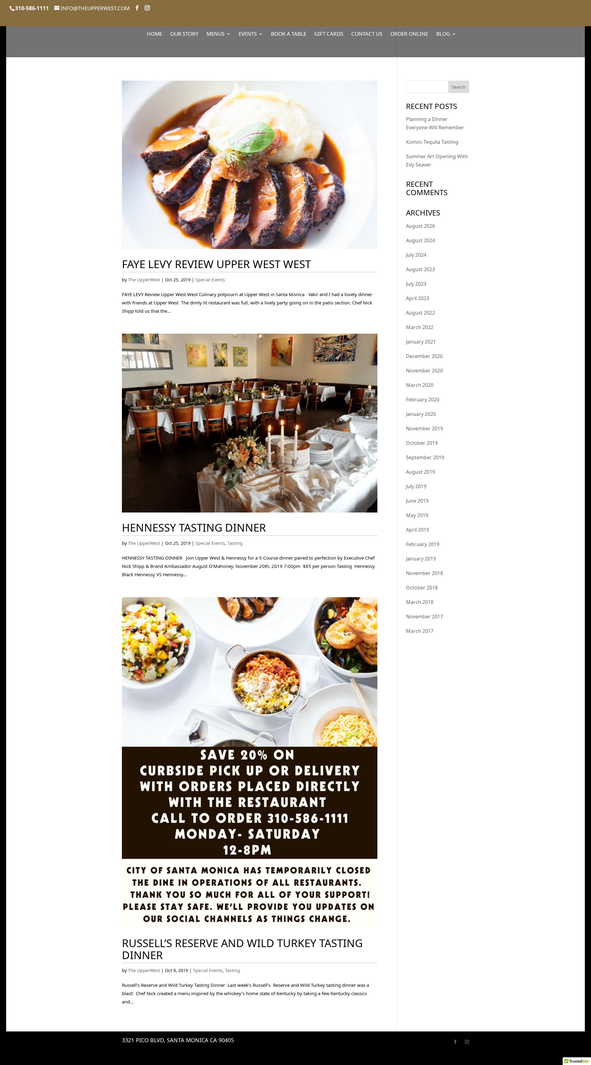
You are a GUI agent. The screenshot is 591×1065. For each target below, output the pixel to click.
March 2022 (419, 327)
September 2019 (425, 457)
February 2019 (422, 544)
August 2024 (420, 240)
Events (248, 34)
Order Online (409, 34)
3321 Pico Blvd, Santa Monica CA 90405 (178, 1040)
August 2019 (420, 471)
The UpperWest (144, 280)
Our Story (184, 34)
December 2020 (424, 356)
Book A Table (288, 34)
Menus (215, 34)
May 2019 (417, 515)
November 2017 (424, 616)
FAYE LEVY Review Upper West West (216, 264)
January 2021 (421, 341)
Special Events (210, 280)
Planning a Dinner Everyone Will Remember (435, 123)
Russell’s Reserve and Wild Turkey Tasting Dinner (242, 949)
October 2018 (422, 587)
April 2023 (417, 298)
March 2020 (419, 385)
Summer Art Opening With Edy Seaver (437, 160)
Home (154, 34)
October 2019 (422, 443)
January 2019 (421, 558)
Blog (443, 34)
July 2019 (416, 486)
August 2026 (420, 226)
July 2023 (416, 283)
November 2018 (424, 573)
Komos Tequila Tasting (432, 142)
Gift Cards (328, 34)
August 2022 (420, 312)
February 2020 (422, 399)
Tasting (235, 543)
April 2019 (417, 529)
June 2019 (417, 500)
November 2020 (424, 370)
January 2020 (421, 414)
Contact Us (366, 34)
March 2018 (419, 602)
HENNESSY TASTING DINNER (194, 527)
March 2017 (419, 631)
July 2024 (416, 254)
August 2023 (420, 269)
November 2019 (424, 428)
